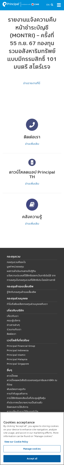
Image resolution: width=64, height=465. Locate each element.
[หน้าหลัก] (21, 4)
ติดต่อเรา (11, 334)
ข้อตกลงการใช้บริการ (17, 407)
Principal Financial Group (21, 346)
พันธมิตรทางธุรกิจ (16, 389)
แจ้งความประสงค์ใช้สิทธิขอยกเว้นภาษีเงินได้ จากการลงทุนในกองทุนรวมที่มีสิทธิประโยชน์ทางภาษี (31, 278)
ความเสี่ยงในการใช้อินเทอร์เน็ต (22, 411)
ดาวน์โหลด (12, 375)
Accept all (32, 458)
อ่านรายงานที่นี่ (32, 83)
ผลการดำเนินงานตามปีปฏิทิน (21, 271)
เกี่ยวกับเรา (12, 316)
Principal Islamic (16, 355)
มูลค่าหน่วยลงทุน (15, 266)
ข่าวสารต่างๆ (13, 325)
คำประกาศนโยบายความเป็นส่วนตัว (24, 402)
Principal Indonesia (18, 350)
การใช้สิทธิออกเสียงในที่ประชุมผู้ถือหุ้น (26, 398)
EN (47, 4)
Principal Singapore (18, 363)
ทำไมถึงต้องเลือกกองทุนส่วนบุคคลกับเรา (27, 304)
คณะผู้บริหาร (13, 320)
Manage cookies (32, 448)
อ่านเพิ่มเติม (32, 144)
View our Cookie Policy (16, 441)
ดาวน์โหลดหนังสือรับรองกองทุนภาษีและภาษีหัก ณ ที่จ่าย (32, 382)
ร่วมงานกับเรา (14, 329)
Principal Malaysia (17, 359)
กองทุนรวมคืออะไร (16, 262)
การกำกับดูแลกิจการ (17, 393)
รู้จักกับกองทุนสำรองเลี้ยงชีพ (21, 292)
